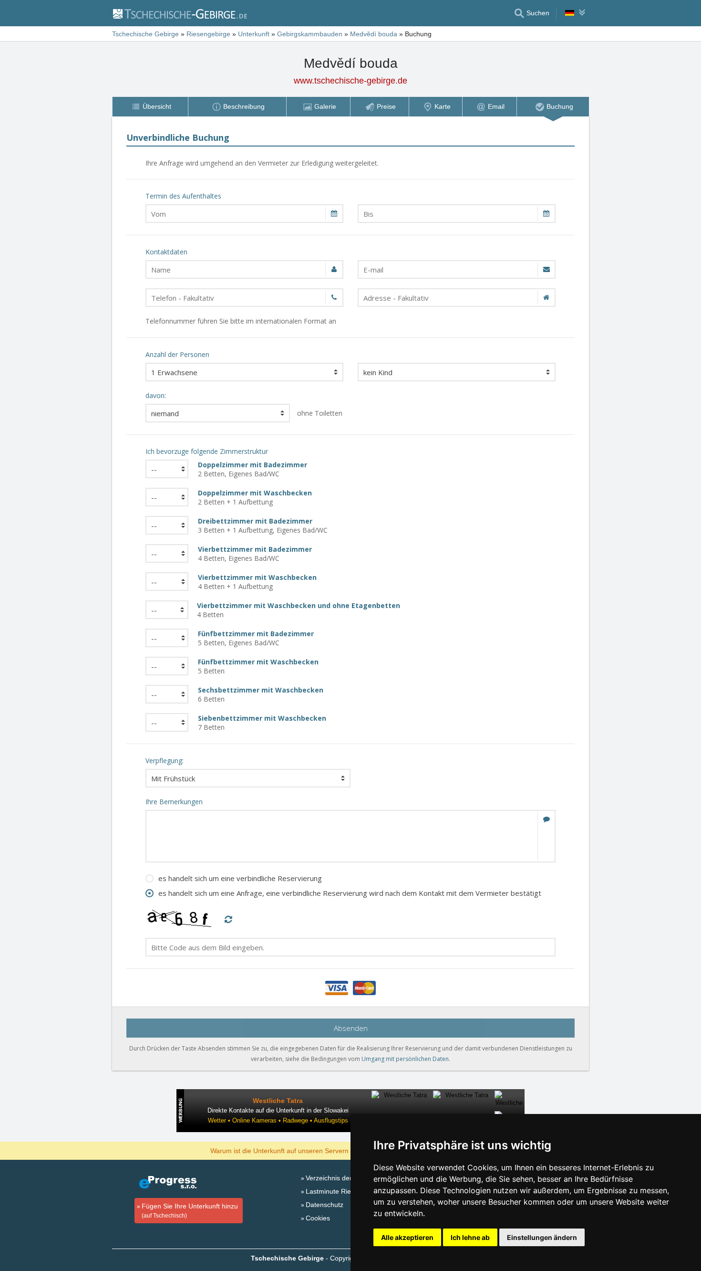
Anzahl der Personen (177, 354)
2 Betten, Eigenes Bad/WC (252, 469)
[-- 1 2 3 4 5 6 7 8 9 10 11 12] (164, 497)
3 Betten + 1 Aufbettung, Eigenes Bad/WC (263, 525)
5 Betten (258, 666)
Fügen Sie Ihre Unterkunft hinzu (190, 1210)
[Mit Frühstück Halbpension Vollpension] (247, 778)
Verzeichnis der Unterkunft (345, 1178)
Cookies (318, 1218)
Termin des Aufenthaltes (183, 195)
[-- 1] (164, 525)
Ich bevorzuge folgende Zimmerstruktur (206, 451)
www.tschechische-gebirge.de (350, 80)
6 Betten (260, 694)
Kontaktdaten (166, 251)
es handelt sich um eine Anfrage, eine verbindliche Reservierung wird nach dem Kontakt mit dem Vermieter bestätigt (349, 893)
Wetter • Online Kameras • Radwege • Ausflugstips (278, 1120)
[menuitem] (150, 106)
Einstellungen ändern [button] (542, 1237)
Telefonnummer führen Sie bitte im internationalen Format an (240, 321)
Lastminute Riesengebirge (345, 1191)
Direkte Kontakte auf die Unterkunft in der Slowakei (278, 1110)
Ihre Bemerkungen (174, 801)
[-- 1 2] (164, 469)
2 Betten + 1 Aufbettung (255, 497)
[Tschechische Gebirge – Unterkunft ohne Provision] (179, 13)
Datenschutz (324, 1204)
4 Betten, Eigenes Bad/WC (255, 554)
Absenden (351, 1028)
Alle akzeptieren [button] (407, 1237)
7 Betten (262, 723)
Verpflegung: (164, 760)
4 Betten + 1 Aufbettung (257, 582)
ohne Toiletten (319, 413)
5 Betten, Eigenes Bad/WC (256, 638)
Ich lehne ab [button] (470, 1237)
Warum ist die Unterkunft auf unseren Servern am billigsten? (301, 1150)
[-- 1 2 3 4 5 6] (164, 581)
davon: (155, 395)
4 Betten (298, 610)
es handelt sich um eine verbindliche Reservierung (240, 878)
